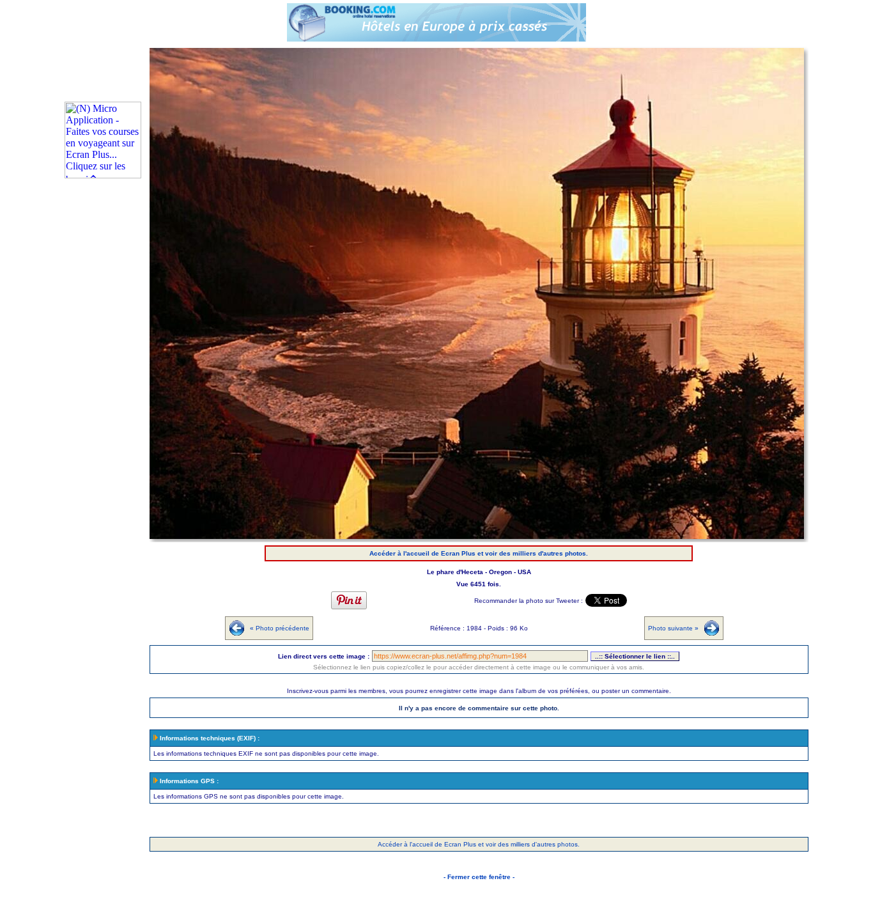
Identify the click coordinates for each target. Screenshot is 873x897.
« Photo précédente (279, 628)
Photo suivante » (673, 628)
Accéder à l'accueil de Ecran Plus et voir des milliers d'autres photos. (478, 553)
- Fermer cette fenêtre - (479, 876)
